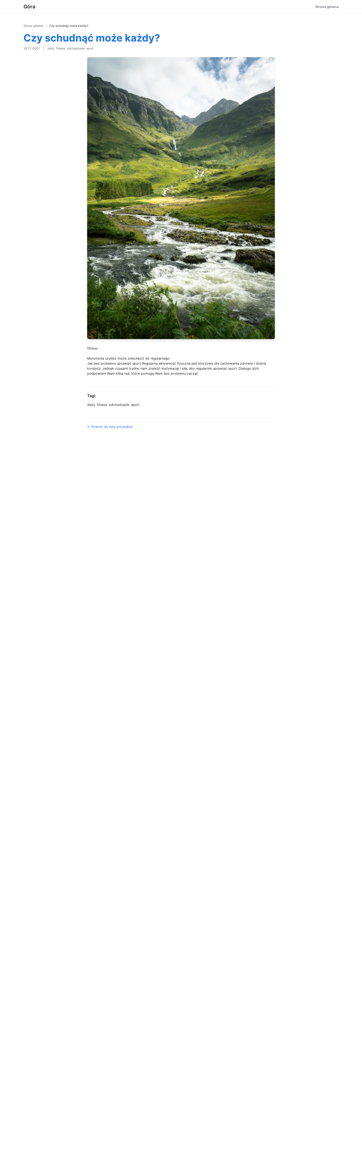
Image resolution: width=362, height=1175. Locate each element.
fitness (60, 48)
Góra (29, 7)
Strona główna (327, 7)
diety (51, 48)
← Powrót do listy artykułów (110, 427)
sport (89, 48)
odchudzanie (76, 48)
